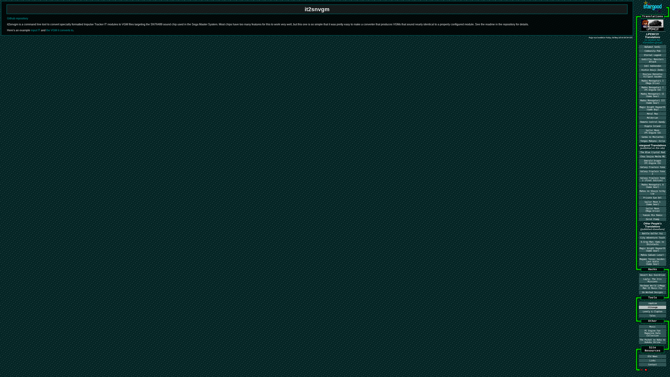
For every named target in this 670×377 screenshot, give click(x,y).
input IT (35, 30)
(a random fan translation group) (652, 41)
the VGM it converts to (59, 30)
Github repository (17, 18)
